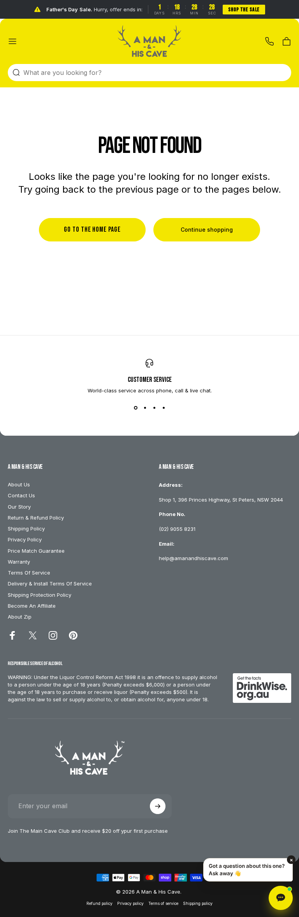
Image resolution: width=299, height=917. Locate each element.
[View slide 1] (135, 407)
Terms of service (163, 903)
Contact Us (21, 495)
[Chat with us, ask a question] (281, 898)
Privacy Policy (25, 539)
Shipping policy (198, 903)
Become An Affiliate (32, 606)
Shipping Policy (26, 528)
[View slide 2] (145, 407)
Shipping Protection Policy (39, 595)
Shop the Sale (244, 9)
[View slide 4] (163, 407)
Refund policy (99, 903)
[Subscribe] (157, 806)
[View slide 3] (154, 407)
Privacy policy (130, 903)
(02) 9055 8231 (177, 529)
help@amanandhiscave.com (193, 558)
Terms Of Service (29, 572)
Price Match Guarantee (36, 551)
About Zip (20, 617)
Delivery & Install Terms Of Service (50, 583)
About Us (19, 484)
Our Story (19, 507)
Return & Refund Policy (36, 517)
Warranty (19, 562)
